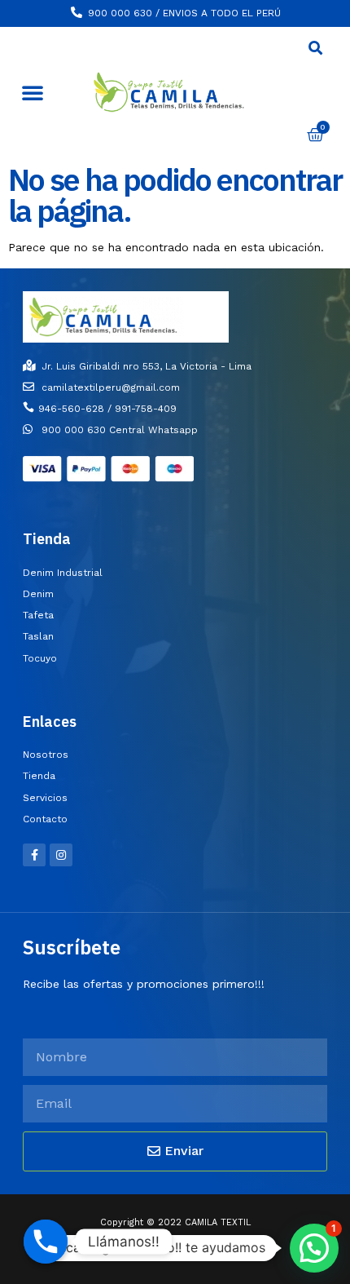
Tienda (47, 538)
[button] (32, 92)
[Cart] (315, 135)
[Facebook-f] (34, 854)
